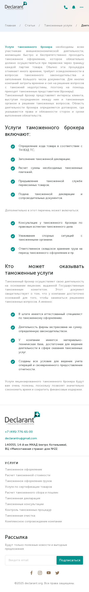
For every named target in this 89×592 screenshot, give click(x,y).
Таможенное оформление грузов (28, 481)
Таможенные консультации (24, 504)
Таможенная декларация (22, 498)
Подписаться (69, 560)
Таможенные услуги (58, 25)
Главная (10, 25)
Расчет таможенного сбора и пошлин (31, 492)
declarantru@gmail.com (21, 438)
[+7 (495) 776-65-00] (65, 7)
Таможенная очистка (20, 515)
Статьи (30, 25)
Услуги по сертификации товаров (28, 487)
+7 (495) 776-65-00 (19, 431)
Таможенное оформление (23, 469)
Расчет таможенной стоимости (27, 475)
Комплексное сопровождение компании (33, 521)
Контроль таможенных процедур (28, 510)
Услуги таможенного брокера (28, 47)
